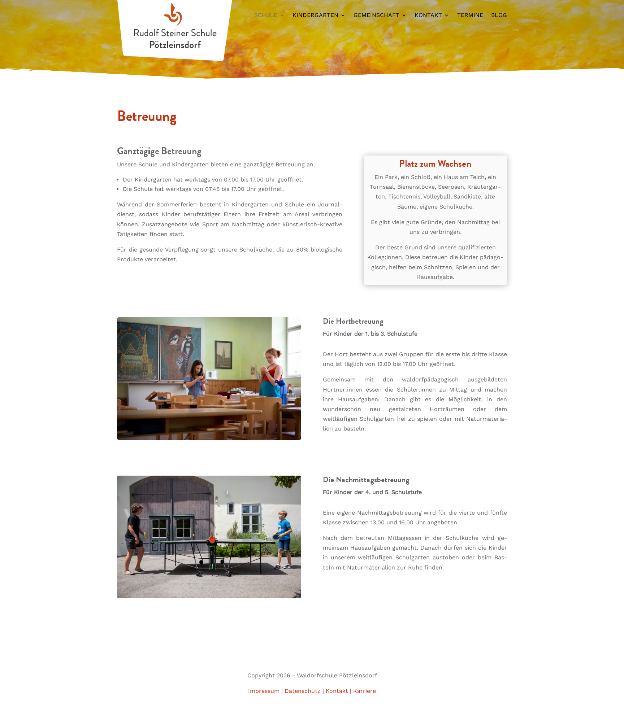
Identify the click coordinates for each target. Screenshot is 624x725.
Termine (470, 15)
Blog (499, 15)
